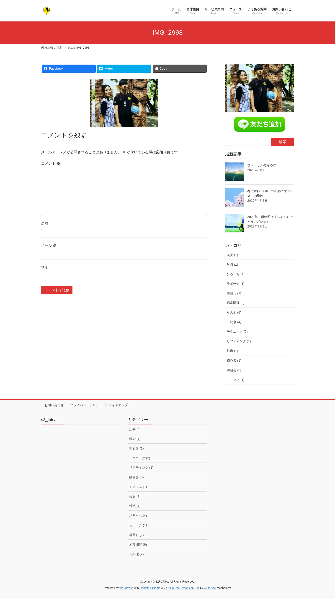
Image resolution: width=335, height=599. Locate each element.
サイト (46, 267)
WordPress (126, 588)
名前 (47, 223)
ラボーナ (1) (236, 283)
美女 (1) (232, 255)
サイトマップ (118, 405)
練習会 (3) (234, 370)
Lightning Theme (149, 588)
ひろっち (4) (236, 274)
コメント (50, 163)
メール (49, 245)
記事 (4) (235, 322)
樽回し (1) (234, 293)
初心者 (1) (234, 360)
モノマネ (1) (236, 380)
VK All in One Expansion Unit (181, 588)
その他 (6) (234, 312)
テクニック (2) (237, 331)
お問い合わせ (54, 405)
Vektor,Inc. (210, 588)
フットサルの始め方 (261, 165)
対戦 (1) (232, 264)
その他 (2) (136, 554)
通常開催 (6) (236, 303)
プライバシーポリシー (86, 405)
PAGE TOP (323, 577)
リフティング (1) (239, 341)
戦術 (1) (232, 351)
